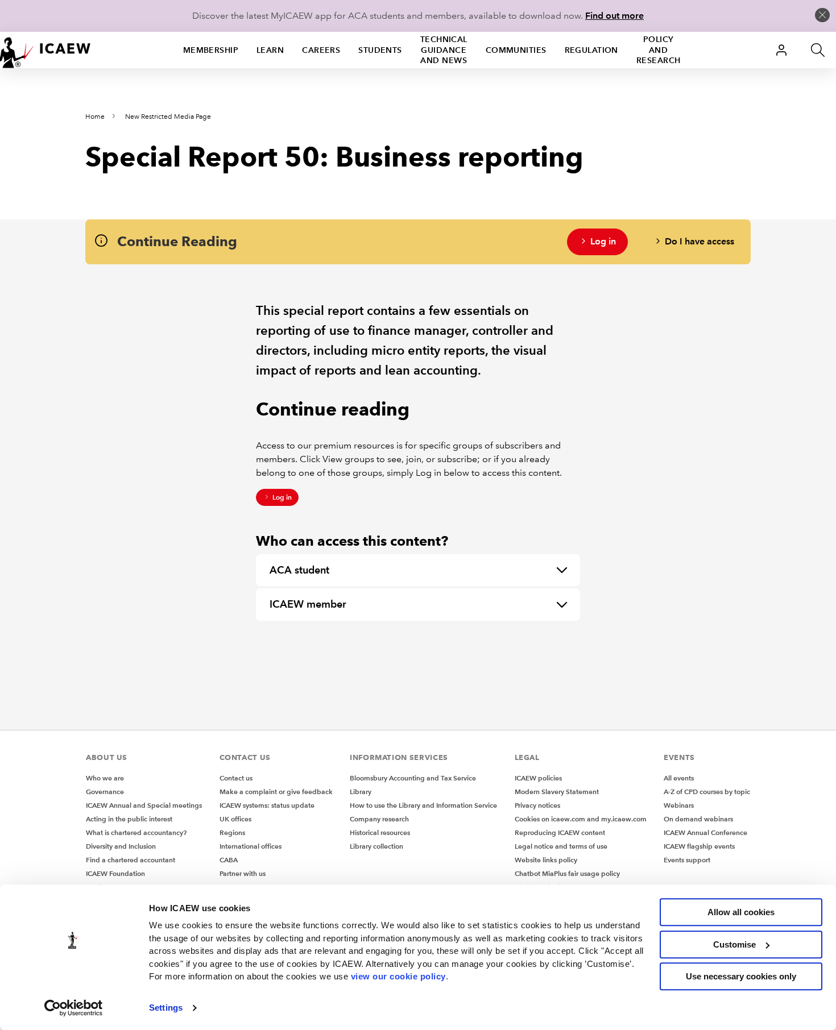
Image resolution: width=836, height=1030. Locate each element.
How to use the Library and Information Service (423, 805)
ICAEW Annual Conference (705, 832)
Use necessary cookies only (741, 976)
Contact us (236, 778)
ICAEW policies (538, 778)
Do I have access (699, 241)
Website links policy (546, 859)
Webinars (679, 805)
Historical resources (380, 832)
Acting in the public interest (129, 819)
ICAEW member (308, 604)
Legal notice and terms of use (561, 846)
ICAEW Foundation (115, 873)
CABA (229, 859)
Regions (232, 832)
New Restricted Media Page (168, 117)
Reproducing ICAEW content (560, 832)
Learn (270, 50)
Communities (516, 50)
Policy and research (658, 50)
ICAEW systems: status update (267, 805)
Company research (379, 819)
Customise (734, 944)
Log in (603, 241)
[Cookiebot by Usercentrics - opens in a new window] (73, 1007)
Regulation (591, 50)
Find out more (614, 15)
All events (679, 778)
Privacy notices (537, 805)
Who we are (105, 778)
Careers (321, 50)
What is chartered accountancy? (136, 832)
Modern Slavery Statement (557, 791)
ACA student (299, 570)
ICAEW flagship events (699, 846)
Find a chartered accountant (130, 859)
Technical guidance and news (443, 50)
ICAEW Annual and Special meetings (144, 805)
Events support (687, 859)
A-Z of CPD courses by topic (707, 791)
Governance (105, 791)
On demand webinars (698, 819)
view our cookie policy (398, 976)
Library (360, 791)
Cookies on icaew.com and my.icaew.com (581, 819)
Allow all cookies (741, 912)
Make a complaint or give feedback (276, 791)
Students (380, 50)
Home (95, 117)
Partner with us (243, 873)
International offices (251, 846)
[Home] (45, 50)
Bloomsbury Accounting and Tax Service (413, 778)
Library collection (376, 846)
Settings (166, 1007)
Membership (210, 50)
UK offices (235, 819)
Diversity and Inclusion (121, 846)
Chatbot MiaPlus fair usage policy (567, 873)
